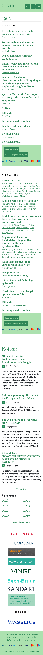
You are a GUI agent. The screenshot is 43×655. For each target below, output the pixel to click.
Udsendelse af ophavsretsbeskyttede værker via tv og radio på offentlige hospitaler (21, 457)
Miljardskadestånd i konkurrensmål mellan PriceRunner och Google (16, 359)
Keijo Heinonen (8, 137)
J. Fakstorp (32, 183)
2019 (26, 515)
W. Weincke (7, 297)
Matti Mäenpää (31, 188)
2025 (26, 500)
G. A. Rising (17, 254)
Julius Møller (34, 252)
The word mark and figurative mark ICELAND (20, 421)
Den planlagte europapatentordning (15, 274)
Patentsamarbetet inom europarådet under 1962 (16, 263)
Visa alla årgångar (21, 522)
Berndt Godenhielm (10, 72)
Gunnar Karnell (8, 103)
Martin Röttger (8, 51)
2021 (26, 510)
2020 (5, 515)
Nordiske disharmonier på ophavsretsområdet (17, 293)
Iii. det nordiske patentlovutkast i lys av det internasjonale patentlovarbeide (21, 219)
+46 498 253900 (29, 640)
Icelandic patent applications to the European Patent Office (20, 397)
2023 (26, 505)
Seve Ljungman (9, 89)
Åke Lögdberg (8, 286)
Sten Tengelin (8, 116)
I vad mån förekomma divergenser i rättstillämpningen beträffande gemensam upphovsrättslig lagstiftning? (21, 82)
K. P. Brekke (7, 183)
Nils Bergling (7, 204)
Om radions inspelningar (17, 55)
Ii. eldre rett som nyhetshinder (20, 200)
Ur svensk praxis (12, 141)
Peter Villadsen (8, 37)
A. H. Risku (28, 254)
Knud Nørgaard (18, 230)
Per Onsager (27, 191)
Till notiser (21, 489)
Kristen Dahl (19, 204)
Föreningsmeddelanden (16, 121)
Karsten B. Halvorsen (11, 186)
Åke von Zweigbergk (18, 193)
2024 (5, 505)
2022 (5, 510)
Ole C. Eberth (19, 183)
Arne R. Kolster (28, 186)
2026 (5, 500)
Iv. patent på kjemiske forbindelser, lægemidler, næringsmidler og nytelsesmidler (17, 242)
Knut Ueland (21, 209)
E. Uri (10, 257)
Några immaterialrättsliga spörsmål (17, 282)
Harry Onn (16, 191)
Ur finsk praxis (10, 133)
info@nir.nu (12, 640)
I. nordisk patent (11, 180)
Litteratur (8, 113)
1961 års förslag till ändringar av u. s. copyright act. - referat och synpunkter (21, 97)
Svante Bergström (10, 59)
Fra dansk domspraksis (16, 125)
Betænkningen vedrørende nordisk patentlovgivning (17, 32)
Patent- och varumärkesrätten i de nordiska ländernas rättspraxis (20, 66)
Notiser (6, 108)
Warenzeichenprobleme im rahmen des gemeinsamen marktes (18, 44)
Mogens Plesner (9, 129)
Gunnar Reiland (8, 209)
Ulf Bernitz (6, 305)
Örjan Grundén (8, 227)
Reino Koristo (17, 188)
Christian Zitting (18, 196)
